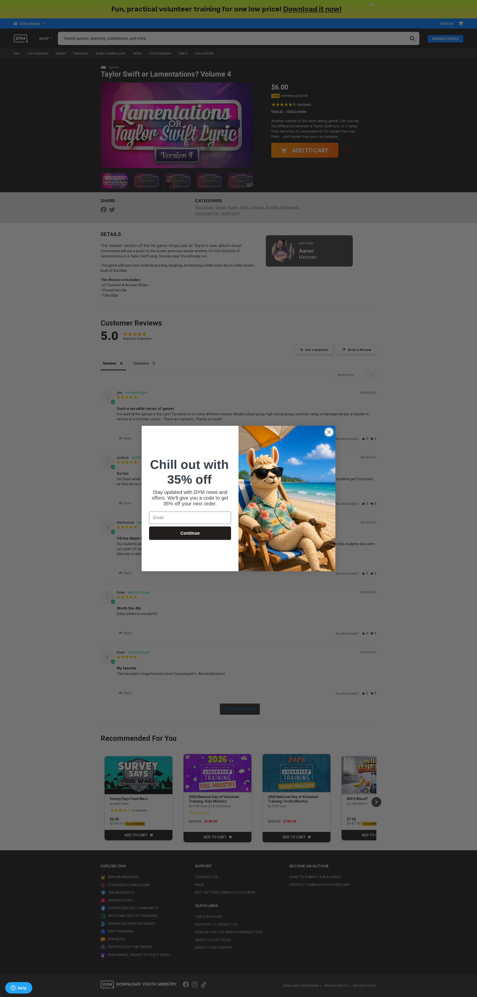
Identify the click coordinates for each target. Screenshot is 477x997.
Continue (190, 533)
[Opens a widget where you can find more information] (18, 988)
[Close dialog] (329, 432)
